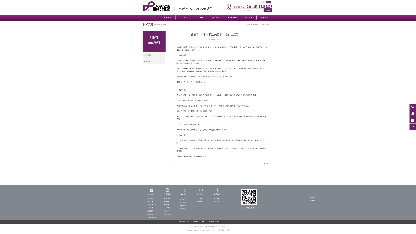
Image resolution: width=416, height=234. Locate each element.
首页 (248, 25)
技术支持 (255, 25)
